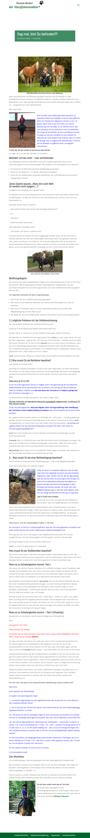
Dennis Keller (25, 38)
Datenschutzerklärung (40, 835)
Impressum (55, 835)
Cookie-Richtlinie (21, 835)
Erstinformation (69, 835)
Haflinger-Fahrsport (61, 796)
